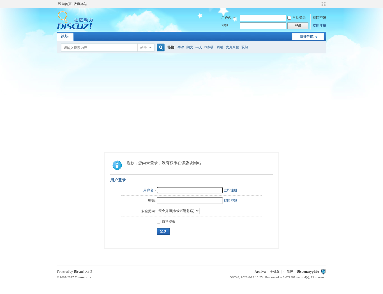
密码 (225, 26)
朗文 (189, 47)
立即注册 (319, 26)
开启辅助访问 (318, 3)
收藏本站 (80, 4)
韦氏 (198, 47)
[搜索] (159, 47)
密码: (152, 201)
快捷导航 (306, 37)
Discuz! (79, 271)
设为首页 (64, 4)
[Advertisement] (191, 95)
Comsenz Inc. (84, 277)
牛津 (180, 47)
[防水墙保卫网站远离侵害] (323, 271)
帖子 (143, 48)
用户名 (226, 18)
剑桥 (220, 47)
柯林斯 (209, 47)
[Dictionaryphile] (75, 28)
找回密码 (319, 18)
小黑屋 (288, 271)
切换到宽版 (323, 3)
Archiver (260, 271)
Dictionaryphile (308, 271)
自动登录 (299, 18)
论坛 (65, 36)
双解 (244, 47)
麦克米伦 (232, 47)
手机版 (275, 271)
